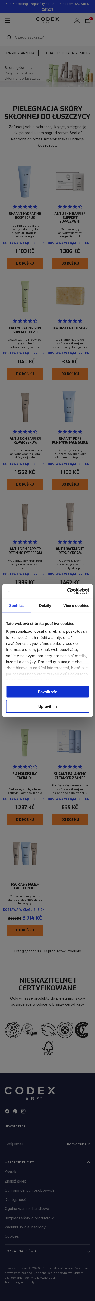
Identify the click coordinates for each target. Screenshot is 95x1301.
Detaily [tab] (45, 605)
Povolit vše (47, 691)
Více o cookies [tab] (76, 605)
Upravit (44, 706)
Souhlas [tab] (16, 605)
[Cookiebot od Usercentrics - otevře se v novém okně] (67, 591)
